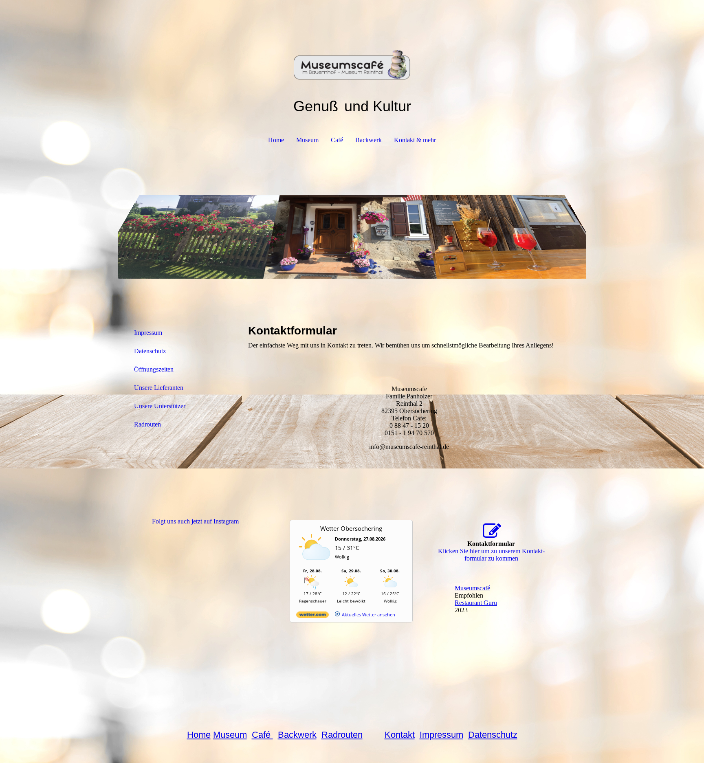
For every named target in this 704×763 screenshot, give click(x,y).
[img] (352, 40)
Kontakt (400, 735)
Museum (307, 139)
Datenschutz (150, 350)
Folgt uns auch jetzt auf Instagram (195, 521)
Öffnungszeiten (154, 369)
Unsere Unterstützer (159, 405)
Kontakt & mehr (415, 139)
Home (276, 139)
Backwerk (368, 139)
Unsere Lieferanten (158, 387)
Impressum (148, 332)
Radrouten (147, 424)
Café (337, 139)
